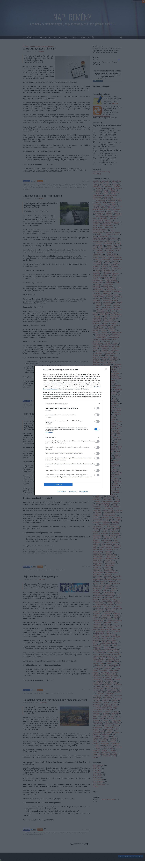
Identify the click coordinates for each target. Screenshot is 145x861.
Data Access (72, 491)
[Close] (107, 370)
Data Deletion (61, 491)
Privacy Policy (83, 491)
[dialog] (72, 430)
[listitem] (72, 404)
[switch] (97, 408)
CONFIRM (58, 484)
